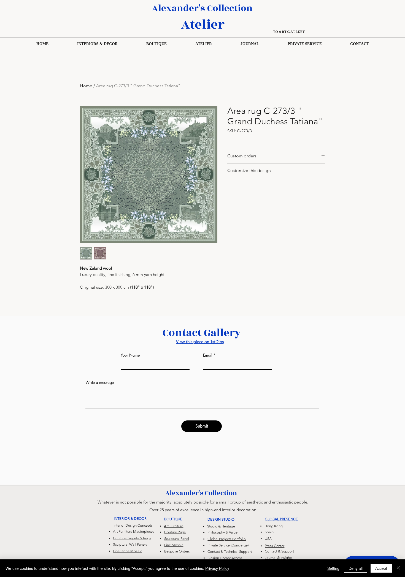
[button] (156, 43)
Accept (381, 568)
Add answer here (99, 420)
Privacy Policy (217, 568)
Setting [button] (333, 568)
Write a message (99, 382)
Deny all (356, 568)
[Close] (398, 568)
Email (207, 355)
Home (86, 85)
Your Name (130, 355)
